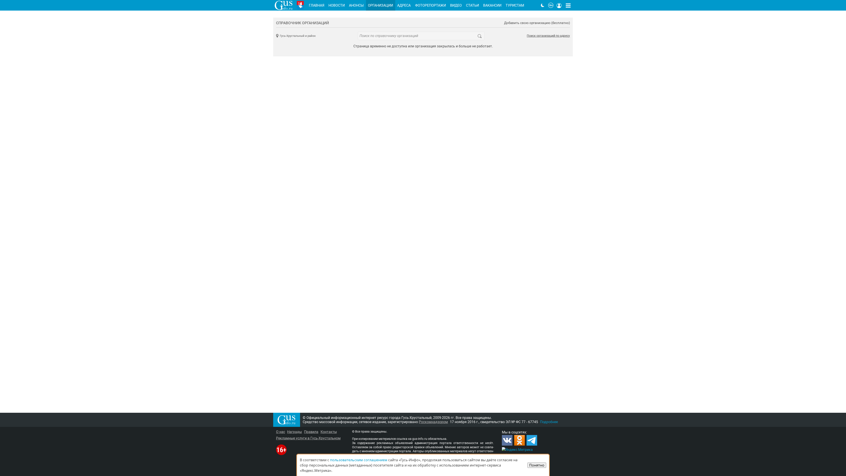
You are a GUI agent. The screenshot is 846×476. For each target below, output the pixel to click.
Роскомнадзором (433, 422)
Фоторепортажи (430, 5)
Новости (336, 5)
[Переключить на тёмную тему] (542, 5)
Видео (456, 5)
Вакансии (492, 5)
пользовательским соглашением (358, 459)
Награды (294, 432)
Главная (316, 5)
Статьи (472, 5)
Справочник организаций (302, 23)
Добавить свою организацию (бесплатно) (537, 23)
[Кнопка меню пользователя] (559, 5)
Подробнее (549, 422)
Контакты (329, 432)
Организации (380, 5)
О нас (280, 432)
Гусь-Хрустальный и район (298, 35)
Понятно (536, 465)
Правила (311, 432)
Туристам (515, 5)
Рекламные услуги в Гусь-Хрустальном (308, 438)
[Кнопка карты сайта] (568, 5)
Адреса (404, 5)
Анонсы (356, 5)
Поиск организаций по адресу (548, 36)
